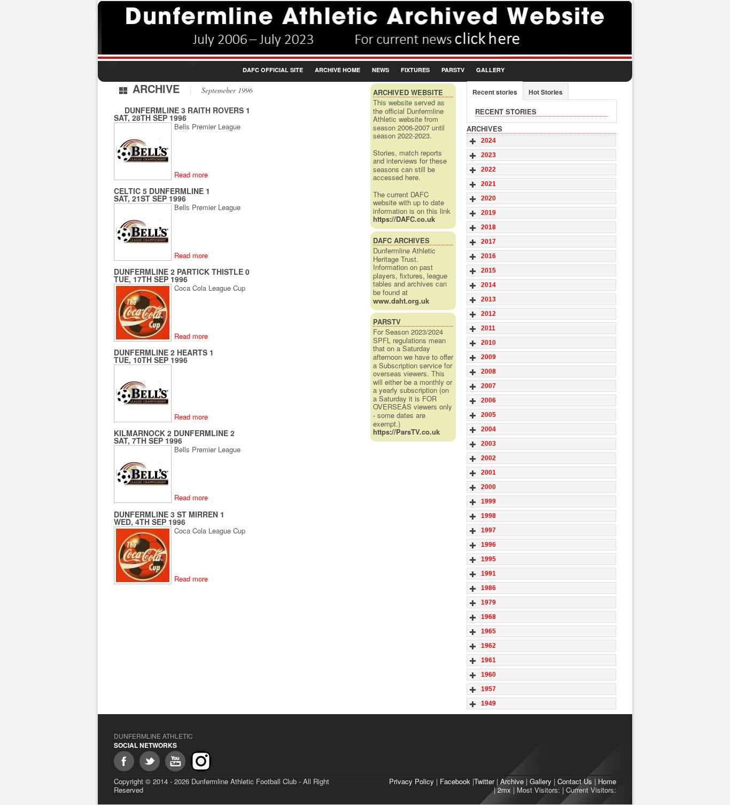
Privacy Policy (411, 781)
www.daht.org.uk (401, 301)
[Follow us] (149, 761)
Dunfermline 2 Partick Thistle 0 (182, 271)
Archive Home (337, 70)
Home (607, 781)
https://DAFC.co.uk (404, 219)
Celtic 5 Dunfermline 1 (162, 190)
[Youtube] (175, 761)
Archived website (408, 92)
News (380, 70)
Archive (512, 781)
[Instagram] (201, 761)
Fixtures (415, 70)
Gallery (490, 70)
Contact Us (574, 781)
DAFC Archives (401, 240)
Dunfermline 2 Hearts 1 (164, 352)
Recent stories (494, 92)
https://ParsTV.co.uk (406, 432)
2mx (504, 790)
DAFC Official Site (273, 70)
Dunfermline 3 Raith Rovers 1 (187, 110)
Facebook (455, 781)
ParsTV (452, 70)
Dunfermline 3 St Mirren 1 (169, 514)
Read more (191, 174)
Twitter (484, 781)
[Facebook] (124, 761)
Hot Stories (546, 92)
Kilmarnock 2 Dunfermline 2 (174, 433)
